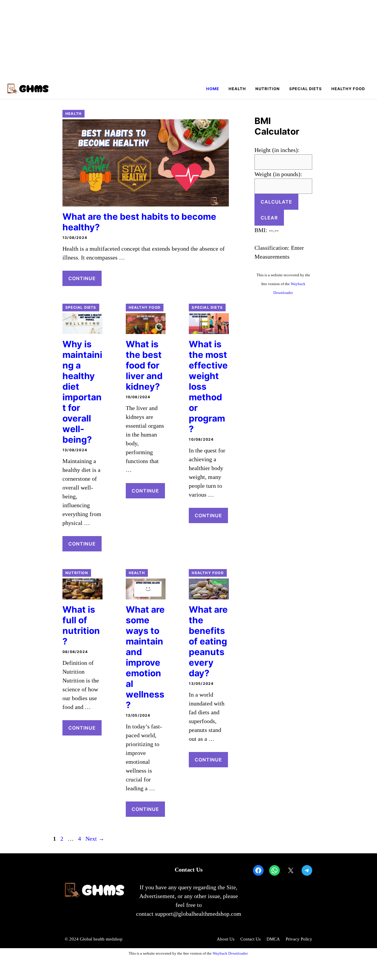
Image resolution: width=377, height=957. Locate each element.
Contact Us (250, 939)
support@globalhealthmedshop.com (198, 913)
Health (237, 88)
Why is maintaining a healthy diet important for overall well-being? (82, 392)
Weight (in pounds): (278, 174)
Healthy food (348, 88)
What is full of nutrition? (81, 625)
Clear (269, 218)
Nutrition (267, 88)
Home (212, 88)
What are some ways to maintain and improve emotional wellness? (145, 657)
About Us (225, 939)
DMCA (273, 939)
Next (94, 838)
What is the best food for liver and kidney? (144, 365)
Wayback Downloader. (230, 953)
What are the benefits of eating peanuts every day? (208, 641)
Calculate (276, 202)
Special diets (305, 88)
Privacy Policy (299, 939)
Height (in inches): (277, 150)
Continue (82, 278)
